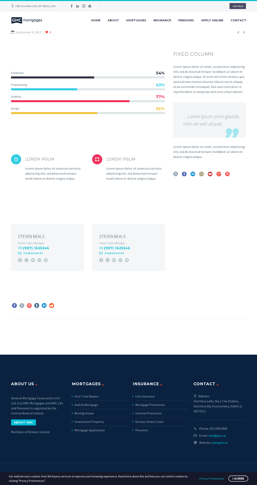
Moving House (84, 413)
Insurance (162, 20)
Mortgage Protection (150, 405)
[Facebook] (72, 6)
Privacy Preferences (211, 478)
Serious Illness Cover (149, 422)
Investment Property (89, 422)
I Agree (238, 478)
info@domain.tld (33, 253)
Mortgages (136, 20)
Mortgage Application (89, 430)
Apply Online (212, 20)
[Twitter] (26, 260)
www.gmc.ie (220, 443)
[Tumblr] (36, 305)
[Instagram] (84, 6)
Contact (238, 20)
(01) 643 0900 (218, 428)
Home (95, 20)
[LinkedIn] (78, 6)
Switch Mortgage (86, 405)
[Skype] (46, 260)
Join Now (237, 6)
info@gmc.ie (217, 436)
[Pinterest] (29, 305)
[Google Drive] (90, 6)
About (113, 20)
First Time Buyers (86, 396)
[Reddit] (51, 305)
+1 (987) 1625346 (33, 248)
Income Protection (148, 413)
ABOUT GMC (23, 422)
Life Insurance (145, 396)
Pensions (186, 20)
